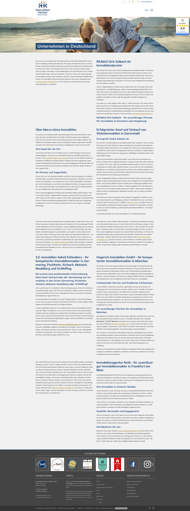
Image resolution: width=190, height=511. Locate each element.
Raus (98, 490)
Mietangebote (131, 490)
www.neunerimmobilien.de (60, 242)
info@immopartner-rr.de (43, 495)
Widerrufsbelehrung (107, 508)
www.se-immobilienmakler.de (69, 324)
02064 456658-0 (146, 2)
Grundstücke (131, 487)
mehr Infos (134, 202)
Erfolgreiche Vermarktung (104, 487)
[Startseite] (44, 8)
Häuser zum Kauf (132, 484)
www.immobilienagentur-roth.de (130, 431)
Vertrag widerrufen (121, 508)
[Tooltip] (188, 34)
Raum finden (100, 484)
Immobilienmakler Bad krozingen (56, 158)
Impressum (81, 508)
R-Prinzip (99, 499)
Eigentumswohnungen (134, 481)
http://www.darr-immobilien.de (63, 388)
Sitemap (97, 508)
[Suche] (124, 2)
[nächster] (152, 464)
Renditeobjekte (131, 493)
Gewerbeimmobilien (133, 496)
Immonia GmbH (70, 508)
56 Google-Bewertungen (182, 32)
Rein (97, 493)
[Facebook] (129, 1)
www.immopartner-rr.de (43, 497)
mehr (100, 502)
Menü (147, 10)
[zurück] (38, 464)
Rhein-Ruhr (100, 496)
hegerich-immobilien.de (120, 324)
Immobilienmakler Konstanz (143, 114)
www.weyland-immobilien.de (46, 82)
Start (98, 481)
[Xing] (132, 1)
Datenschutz (90, 508)
